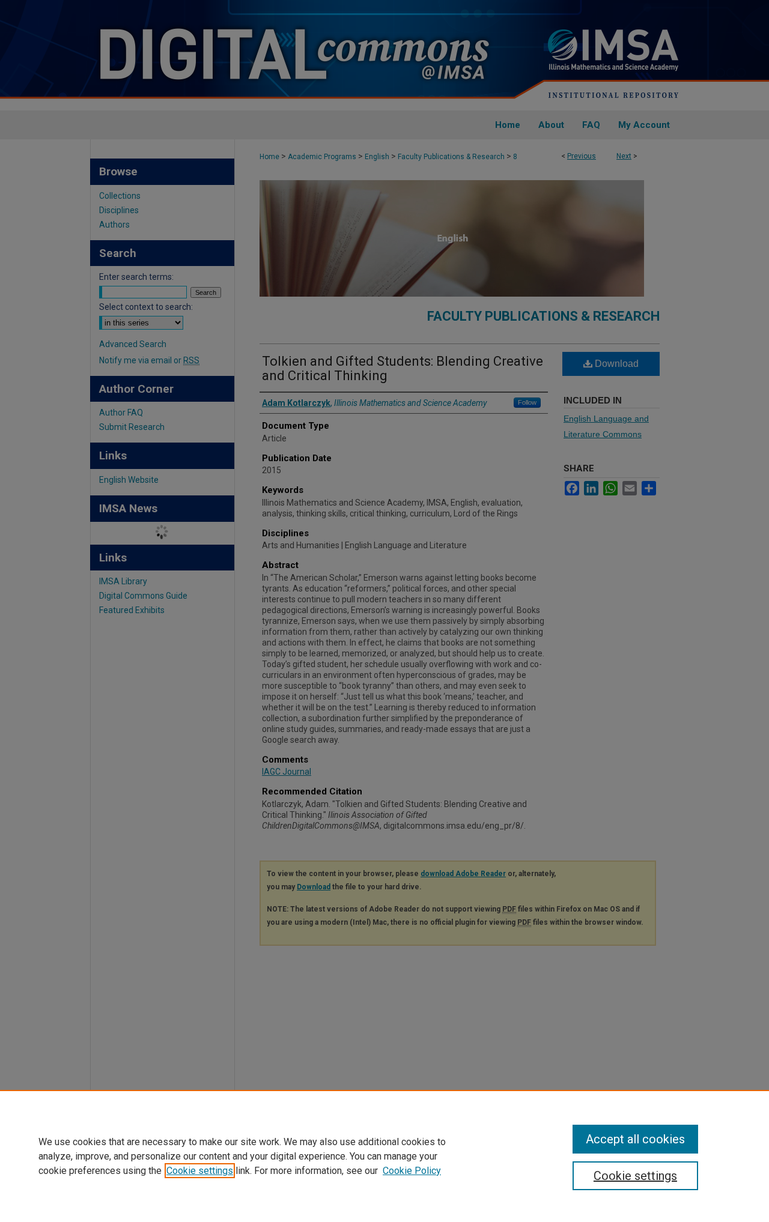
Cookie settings (199, 1170)
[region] (384, 1156)
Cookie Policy (412, 1170)
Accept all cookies (635, 1139)
